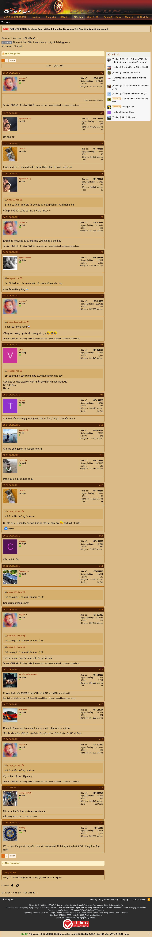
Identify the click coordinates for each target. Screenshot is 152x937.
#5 (101, 217)
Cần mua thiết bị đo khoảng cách (130, 100)
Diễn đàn (78, 17)
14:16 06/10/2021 (11, 252)
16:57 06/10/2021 (11, 704)
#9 (101, 395)
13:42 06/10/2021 (11, 173)
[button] (70, 17)
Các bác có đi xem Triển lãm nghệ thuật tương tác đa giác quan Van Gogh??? (130, 61)
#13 (101, 536)
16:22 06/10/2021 (11, 609)
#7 (101, 295)
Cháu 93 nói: (13, 200)
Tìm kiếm (5, 22)
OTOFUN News (138, 899)
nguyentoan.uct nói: (16, 322)
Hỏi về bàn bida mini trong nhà (129, 79)
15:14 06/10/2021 (11, 395)
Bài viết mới (113, 54)
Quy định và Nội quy (108, 899)
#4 (101, 173)
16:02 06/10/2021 (11, 536)
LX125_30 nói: (14, 511)
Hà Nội (100, 411)
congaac (8, 46)
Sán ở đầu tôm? (124, 117)
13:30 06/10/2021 (11, 73)
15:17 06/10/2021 (11, 425)
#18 (101, 739)
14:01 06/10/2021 (11, 217)
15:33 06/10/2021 (11, 485)
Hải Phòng (98, 804)
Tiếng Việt (9, 899)
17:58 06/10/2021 (11, 822)
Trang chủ (51, 17)
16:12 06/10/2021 (11, 566)
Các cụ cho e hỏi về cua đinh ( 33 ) (130, 87)
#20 (101, 822)
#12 (101, 485)
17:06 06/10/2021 (11, 739)
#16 (101, 669)
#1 (101, 73)
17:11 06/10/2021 (11, 787)
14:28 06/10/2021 (11, 295)
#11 (101, 455)
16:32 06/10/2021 (11, 669)
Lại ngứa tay (123, 106)
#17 (101, 704)
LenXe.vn (36, 17)
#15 (101, 609)
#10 (101, 425)
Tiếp (12, 60)
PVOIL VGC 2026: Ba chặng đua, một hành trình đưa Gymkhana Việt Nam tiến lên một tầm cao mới (59, 29)
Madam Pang (123, 112)
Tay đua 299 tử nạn (126, 72)
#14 (101, 566)
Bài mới (64, 17)
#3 (101, 143)
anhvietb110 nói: (15, 592)
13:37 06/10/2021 (11, 113)
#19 (101, 787)
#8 (101, 344)
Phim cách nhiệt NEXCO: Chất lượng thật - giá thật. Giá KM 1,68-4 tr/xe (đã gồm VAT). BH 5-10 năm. (79, 934)
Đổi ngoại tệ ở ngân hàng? (129, 93)
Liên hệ (93, 899)
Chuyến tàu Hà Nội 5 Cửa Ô (130, 67)
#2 (101, 113)
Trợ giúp (124, 899)
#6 (101, 252)
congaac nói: (13, 278)
